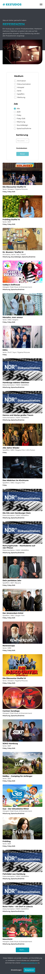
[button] (22, 81)
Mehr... (22, 950)
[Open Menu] (41, 4)
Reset (22, 154)
